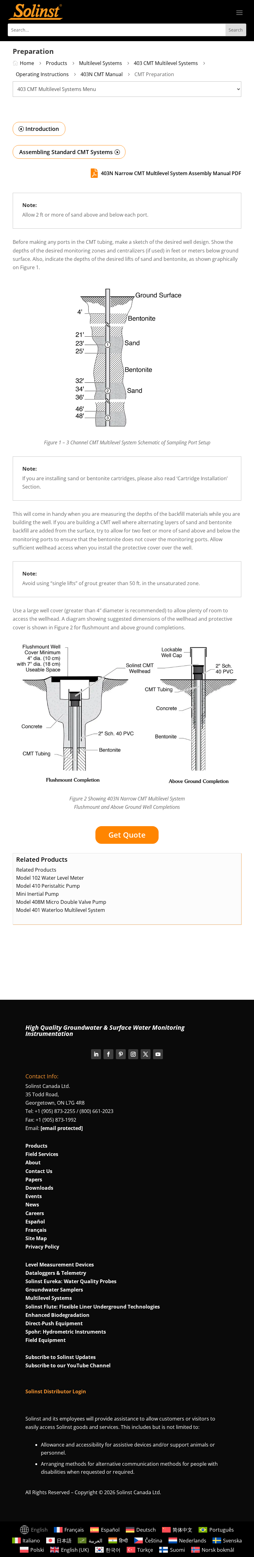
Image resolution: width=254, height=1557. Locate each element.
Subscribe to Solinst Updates (60, 1357)
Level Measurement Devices (59, 1264)
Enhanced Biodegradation (57, 1315)
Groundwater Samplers (54, 1289)
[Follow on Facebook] (108, 1054)
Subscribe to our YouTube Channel (68, 1365)
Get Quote (127, 835)
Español (35, 1221)
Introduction (42, 128)
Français (35, 1230)
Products (36, 1145)
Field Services (41, 1154)
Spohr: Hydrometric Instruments (65, 1331)
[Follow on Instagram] (133, 1054)
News (32, 1204)
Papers (33, 1179)
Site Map (36, 1238)
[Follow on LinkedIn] (96, 1054)
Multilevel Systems (48, 1298)
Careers (34, 1213)
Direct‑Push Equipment (54, 1323)
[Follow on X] (146, 1054)
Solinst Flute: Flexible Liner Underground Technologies (92, 1306)
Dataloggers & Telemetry (55, 1273)
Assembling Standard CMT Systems (66, 152)
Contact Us (38, 1171)
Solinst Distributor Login (55, 1391)
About (33, 1162)
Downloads (39, 1187)
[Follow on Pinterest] (121, 1054)
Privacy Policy (42, 1246)
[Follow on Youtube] (158, 1054)
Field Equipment (45, 1340)
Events (33, 1196)
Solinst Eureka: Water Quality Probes (70, 1281)
